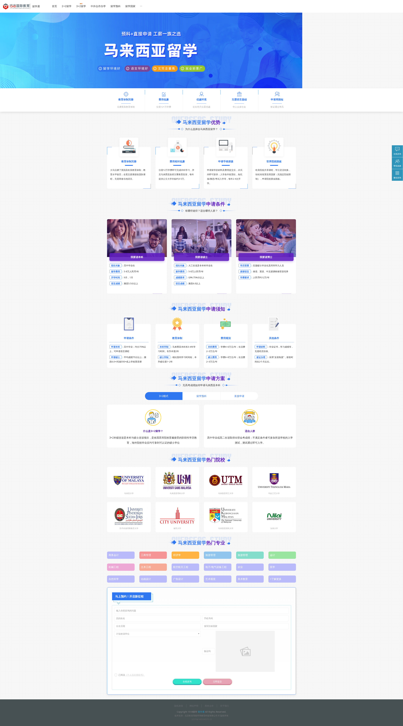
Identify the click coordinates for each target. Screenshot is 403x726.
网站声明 (194, 705)
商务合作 (209, 705)
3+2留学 (81, 6)
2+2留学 (66, 6)
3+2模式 (163, 396)
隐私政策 (178, 705)
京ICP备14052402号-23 (201, 719)
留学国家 (130, 6)
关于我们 (224, 705)
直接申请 (239, 396)
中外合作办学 (98, 6)
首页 (54, 6)
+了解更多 (275, 579)
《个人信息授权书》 (135, 674)
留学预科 (116, 6)
